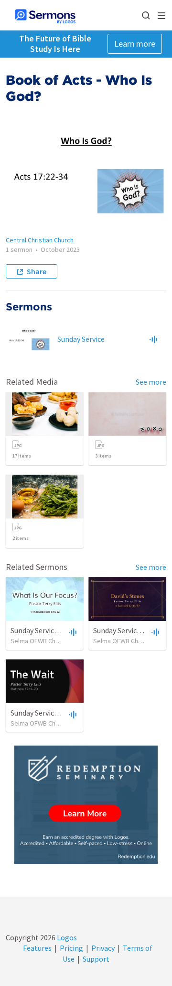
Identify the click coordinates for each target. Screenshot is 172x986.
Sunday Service (81, 339)
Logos (66, 937)
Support (96, 959)
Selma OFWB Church (39, 641)
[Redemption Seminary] (86, 805)
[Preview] (153, 339)
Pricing (71, 948)
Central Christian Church (40, 240)
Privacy (103, 948)
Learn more (134, 43)
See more (151, 382)
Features (37, 948)
